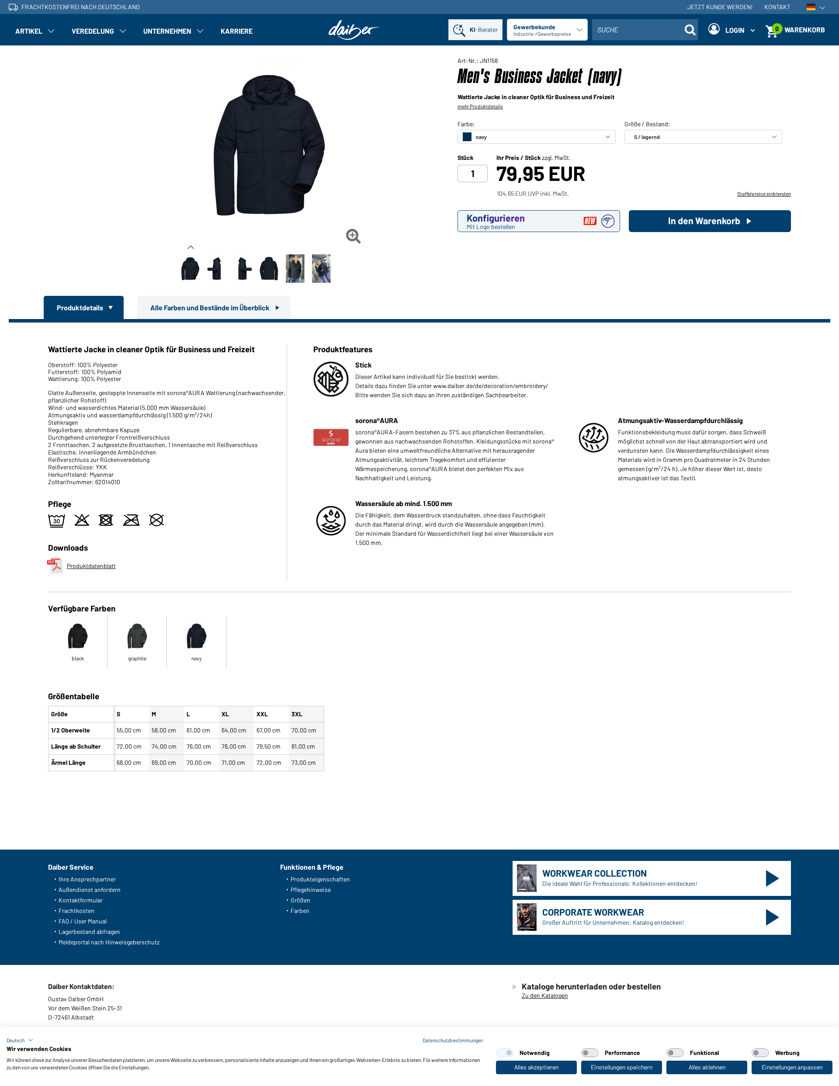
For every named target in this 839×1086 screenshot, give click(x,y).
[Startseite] (354, 30)
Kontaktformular (81, 900)
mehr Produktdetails (480, 106)
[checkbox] (504, 1052)
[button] (20, 1040)
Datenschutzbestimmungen (453, 1040)
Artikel (28, 31)
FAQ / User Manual (83, 921)
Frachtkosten (76, 910)
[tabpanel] (419, 548)
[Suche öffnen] (690, 29)
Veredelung (93, 31)
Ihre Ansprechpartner (87, 879)
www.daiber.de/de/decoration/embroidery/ (490, 385)
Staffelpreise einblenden (764, 194)
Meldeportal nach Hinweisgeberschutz (109, 942)
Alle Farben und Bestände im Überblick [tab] (210, 307)
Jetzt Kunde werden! (719, 6)
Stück (465, 157)
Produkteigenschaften (320, 879)
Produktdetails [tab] (80, 307)
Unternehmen (167, 31)
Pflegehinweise (311, 889)
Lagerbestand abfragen (89, 931)
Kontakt (777, 6)
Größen (300, 900)
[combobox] (645, 29)
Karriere (237, 31)
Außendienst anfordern (90, 889)
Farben (300, 910)
